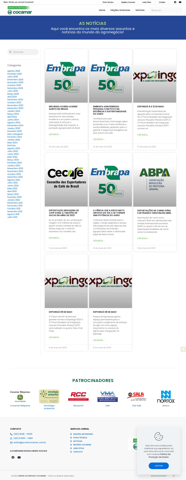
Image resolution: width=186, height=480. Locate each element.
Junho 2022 (13, 185)
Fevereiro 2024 (14, 136)
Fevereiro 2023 (14, 162)
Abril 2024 (12, 116)
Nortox (166, 405)
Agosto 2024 (13, 122)
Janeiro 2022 (13, 199)
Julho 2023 (12, 151)
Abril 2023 (12, 96)
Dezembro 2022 (15, 168)
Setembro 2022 (15, 177)
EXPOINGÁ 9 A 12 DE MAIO (150, 106)
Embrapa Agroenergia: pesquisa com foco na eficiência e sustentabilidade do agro (109, 110)
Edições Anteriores (120, 10)
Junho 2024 (13, 119)
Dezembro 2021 (15, 202)
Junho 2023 (13, 154)
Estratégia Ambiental (49, 407)
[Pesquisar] (179, 10)
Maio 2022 (12, 188)
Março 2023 (13, 159)
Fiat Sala (136, 405)
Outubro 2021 (13, 208)
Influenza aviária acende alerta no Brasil (63, 107)
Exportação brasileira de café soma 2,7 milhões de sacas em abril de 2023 (64, 213)
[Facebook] (175, 2)
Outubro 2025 (14, 85)
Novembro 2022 (15, 171)
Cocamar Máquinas (20, 405)
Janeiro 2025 (13, 128)
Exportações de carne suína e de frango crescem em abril (154, 211)
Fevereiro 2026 (14, 73)
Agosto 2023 (13, 148)
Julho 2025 (12, 91)
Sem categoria (15, 134)
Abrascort (78, 405)
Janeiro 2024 (13, 111)
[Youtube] (180, 2)
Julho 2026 (12, 76)
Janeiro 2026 (13, 139)
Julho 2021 (12, 217)
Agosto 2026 (13, 70)
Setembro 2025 (15, 88)
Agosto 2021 (13, 214)
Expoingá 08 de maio (105, 311)
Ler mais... (55, 134)
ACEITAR (159, 465)
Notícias (140, 10)
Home (102, 10)
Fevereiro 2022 (14, 197)
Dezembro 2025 (15, 79)
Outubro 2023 (14, 102)
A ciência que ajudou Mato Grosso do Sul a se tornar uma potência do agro (109, 213)
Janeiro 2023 (13, 165)
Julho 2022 (12, 182)
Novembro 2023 (15, 105)
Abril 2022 (12, 191)
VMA (107, 405)
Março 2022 (13, 194)
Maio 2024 (12, 142)
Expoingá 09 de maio (60, 311)
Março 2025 (13, 93)
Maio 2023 (12, 156)
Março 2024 (13, 113)
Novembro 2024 (15, 125)
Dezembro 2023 (15, 108)
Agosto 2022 (13, 179)
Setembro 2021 (14, 211)
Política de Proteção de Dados (160, 455)
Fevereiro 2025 (14, 131)
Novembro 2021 (15, 205)
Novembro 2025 (15, 82)
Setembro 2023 (15, 99)
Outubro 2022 (14, 174)
